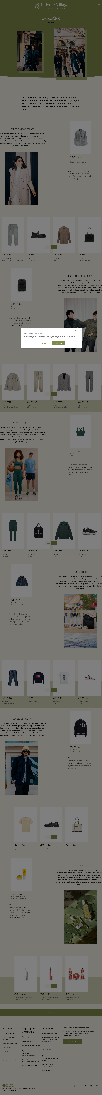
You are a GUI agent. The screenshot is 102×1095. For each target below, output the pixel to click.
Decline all (78, 330)
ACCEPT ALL (58, 343)
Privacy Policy (71, 338)
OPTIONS (43, 343)
